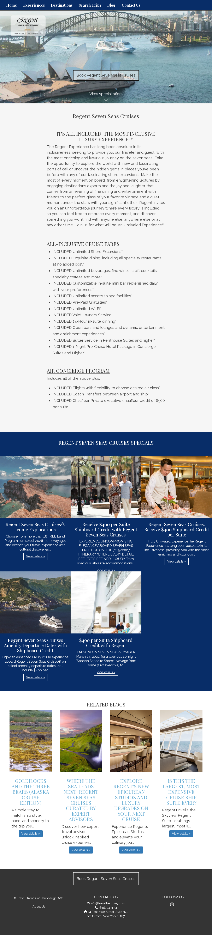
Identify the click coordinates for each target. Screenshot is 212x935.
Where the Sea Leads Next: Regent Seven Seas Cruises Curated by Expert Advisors (81, 799)
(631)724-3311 (108, 907)
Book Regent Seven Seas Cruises (106, 75)
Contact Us (131, 5)
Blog (111, 5)
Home (11, 5)
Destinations (61, 5)
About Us (39, 906)
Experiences (34, 5)
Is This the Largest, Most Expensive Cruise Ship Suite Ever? (181, 791)
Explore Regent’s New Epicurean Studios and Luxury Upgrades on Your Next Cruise (131, 799)
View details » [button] (35, 556)
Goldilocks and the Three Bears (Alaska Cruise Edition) (31, 791)
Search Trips (90, 5)
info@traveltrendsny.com (108, 903)
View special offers (106, 94)
